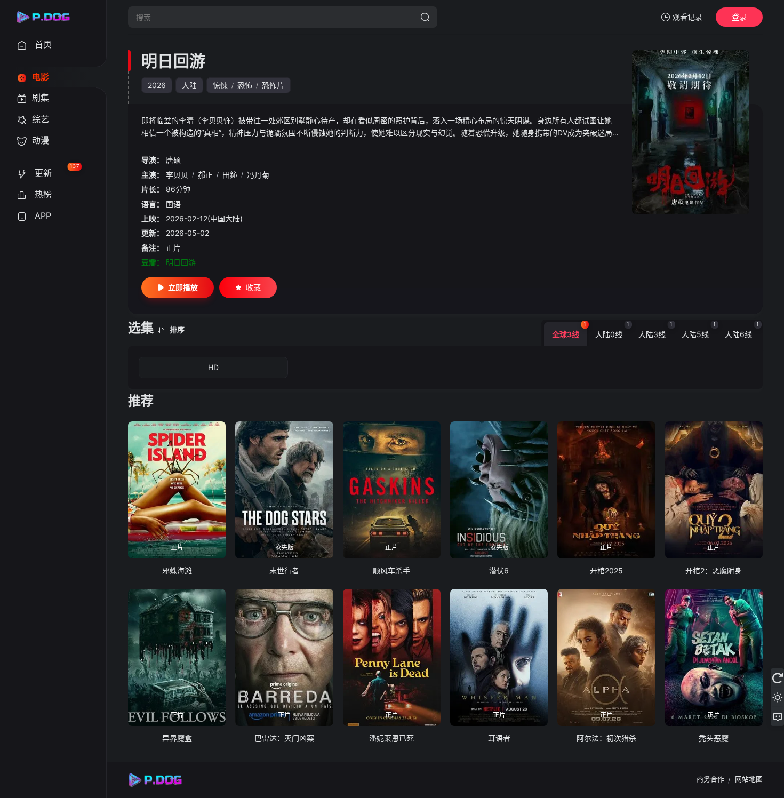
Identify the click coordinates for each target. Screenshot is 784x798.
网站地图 (749, 779)
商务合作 (710, 779)
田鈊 (229, 174)
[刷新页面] (777, 678)
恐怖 (244, 85)
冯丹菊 (258, 174)
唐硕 (173, 159)
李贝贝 (177, 174)
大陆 (189, 85)
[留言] (777, 716)
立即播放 (183, 287)
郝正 (205, 174)
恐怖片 (273, 85)
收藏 (253, 287)
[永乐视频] (48, 17)
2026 (157, 85)
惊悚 (220, 85)
